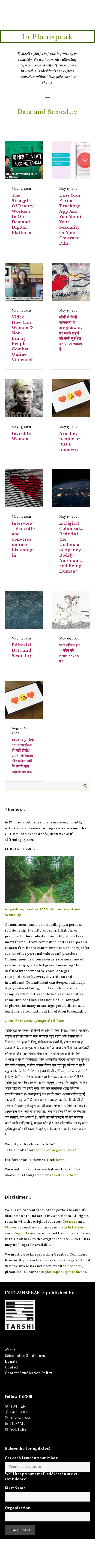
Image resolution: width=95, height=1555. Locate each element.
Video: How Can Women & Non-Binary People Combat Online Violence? (22, 338)
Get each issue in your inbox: (32, 1458)
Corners (69, 1221)
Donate (11, 1361)
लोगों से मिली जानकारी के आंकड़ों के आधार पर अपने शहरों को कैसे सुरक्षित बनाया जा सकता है (70, 333)
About (10, 1350)
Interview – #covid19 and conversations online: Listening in (27, 539)
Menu (47, 98)
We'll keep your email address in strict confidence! (41, 1477)
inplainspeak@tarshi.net (63, 1272)
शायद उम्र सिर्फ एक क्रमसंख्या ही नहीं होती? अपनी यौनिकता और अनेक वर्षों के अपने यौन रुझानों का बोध (24, 755)
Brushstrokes (71, 1227)
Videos (11, 1227)
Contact (11, 1367)
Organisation (18, 1508)
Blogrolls (21, 1233)
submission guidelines (55, 1150)
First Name (15, 1488)
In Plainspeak (47, 37)
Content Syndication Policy (28, 1373)
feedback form (65, 1175)
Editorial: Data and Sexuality (22, 650)
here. (60, 1160)
